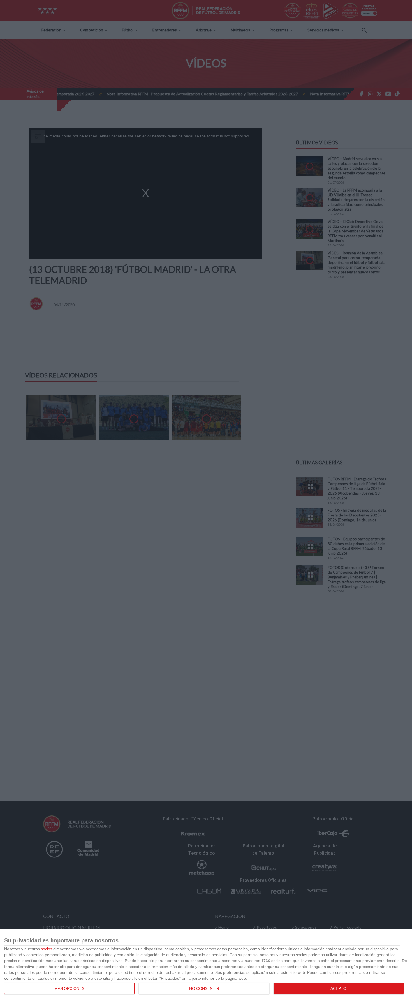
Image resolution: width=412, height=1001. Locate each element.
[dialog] (206, 965)
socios (46, 949)
